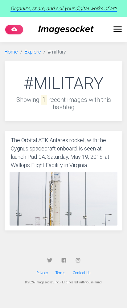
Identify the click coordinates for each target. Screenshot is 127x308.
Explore (33, 52)
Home (11, 52)
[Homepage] (66, 30)
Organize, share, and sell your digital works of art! (63, 8)
